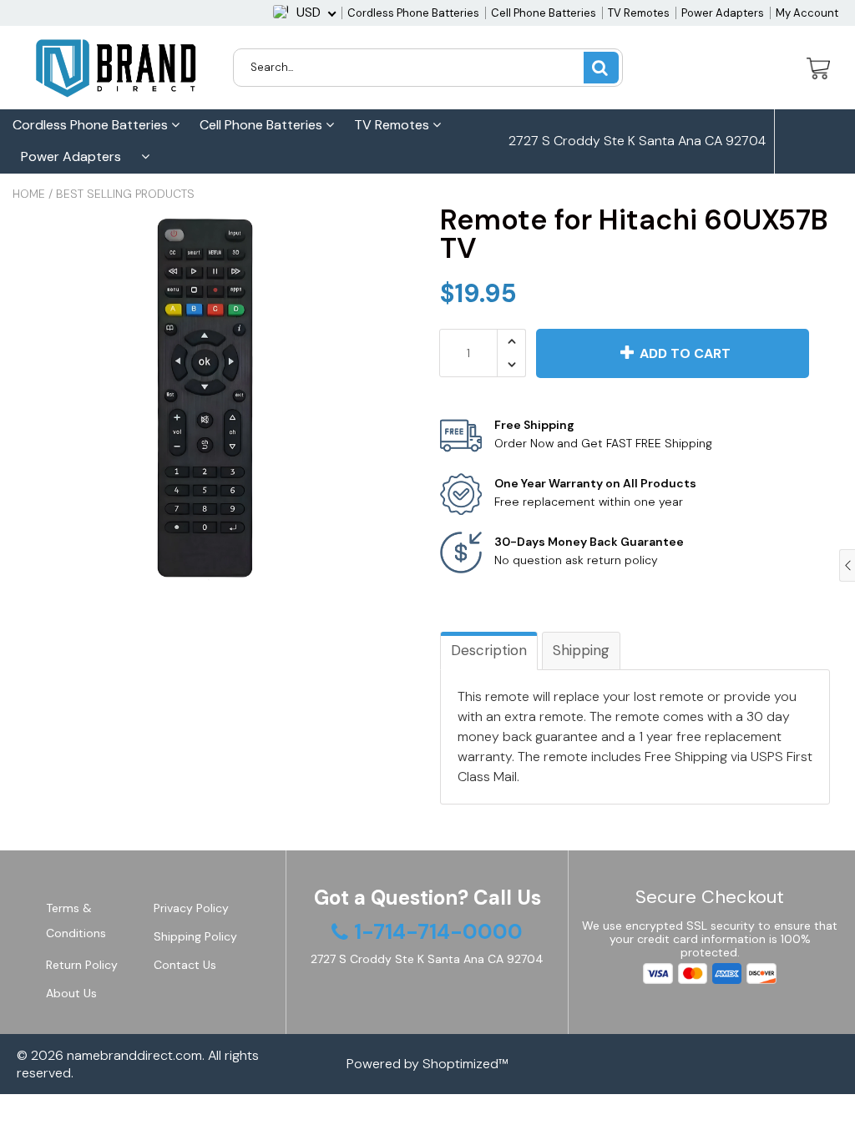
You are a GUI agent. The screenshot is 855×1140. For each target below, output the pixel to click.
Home (29, 193)
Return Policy (82, 964)
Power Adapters (722, 13)
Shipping (581, 650)
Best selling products (125, 193)
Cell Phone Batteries (543, 13)
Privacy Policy (191, 908)
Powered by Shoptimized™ (427, 1063)
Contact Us (185, 964)
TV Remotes (639, 13)
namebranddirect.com (134, 1055)
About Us (71, 993)
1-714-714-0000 (574, 205)
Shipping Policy (195, 936)
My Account (807, 13)
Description (489, 650)
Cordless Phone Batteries (413, 13)
